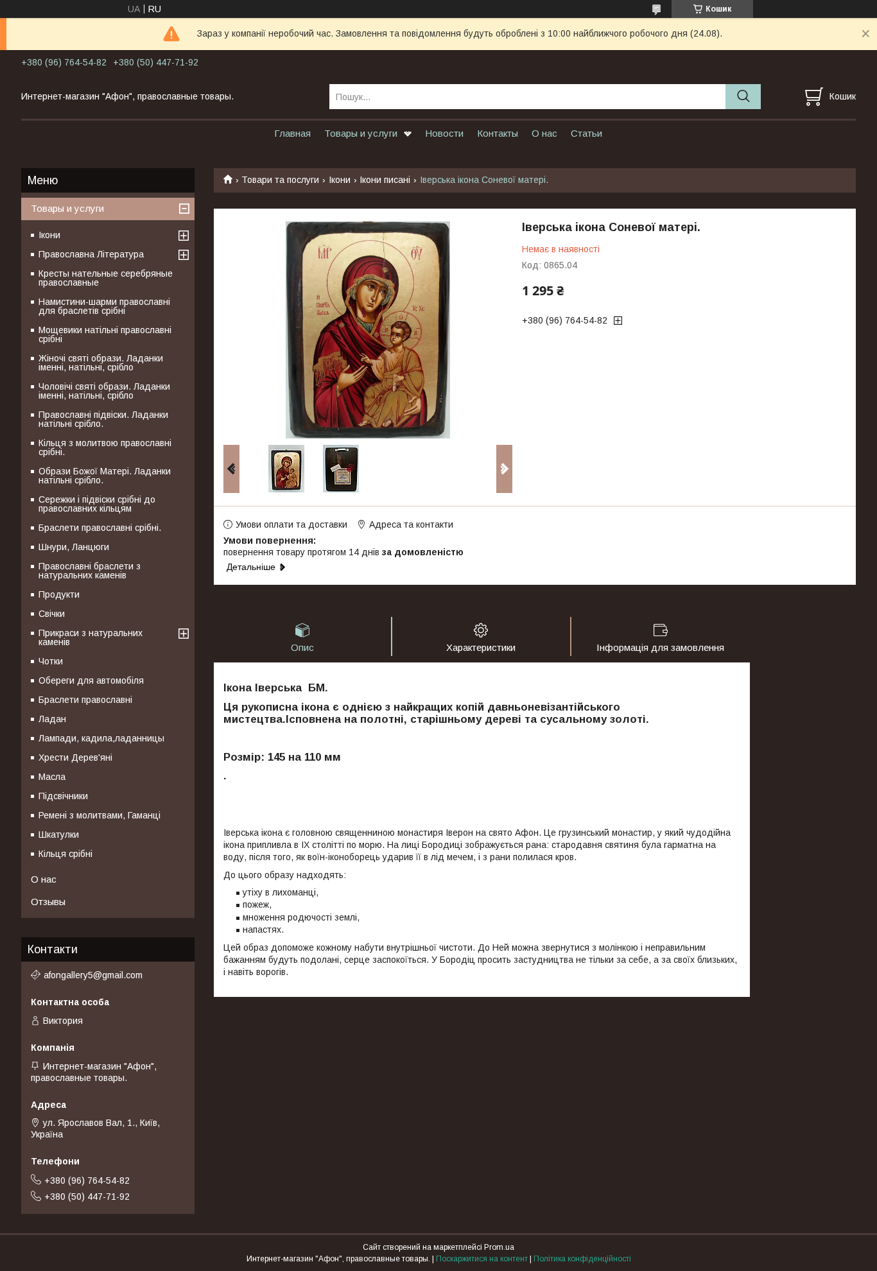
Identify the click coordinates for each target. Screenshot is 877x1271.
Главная (292, 133)
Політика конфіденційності (582, 1258)
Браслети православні (85, 700)
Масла (52, 777)
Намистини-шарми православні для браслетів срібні (104, 306)
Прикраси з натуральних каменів (91, 637)
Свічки (52, 614)
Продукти (59, 594)
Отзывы (48, 901)
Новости (444, 133)
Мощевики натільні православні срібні (105, 334)
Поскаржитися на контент (482, 1258)
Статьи (586, 133)
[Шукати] (743, 96)
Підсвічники (63, 796)
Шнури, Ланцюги (74, 547)
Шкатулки (59, 834)
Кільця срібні (65, 854)
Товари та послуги (280, 180)
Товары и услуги (360, 133)
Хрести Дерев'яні (75, 757)
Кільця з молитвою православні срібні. (105, 447)
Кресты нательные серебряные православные (106, 278)
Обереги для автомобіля (91, 680)
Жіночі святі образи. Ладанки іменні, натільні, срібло (101, 362)
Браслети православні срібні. (100, 528)
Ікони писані (385, 180)
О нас (544, 133)
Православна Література (91, 254)
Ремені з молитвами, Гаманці (100, 815)
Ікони (340, 180)
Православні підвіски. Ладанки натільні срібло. (103, 419)
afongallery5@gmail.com (93, 975)
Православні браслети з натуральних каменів (90, 570)
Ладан (52, 719)
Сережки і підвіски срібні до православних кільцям (97, 504)
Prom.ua (499, 1247)
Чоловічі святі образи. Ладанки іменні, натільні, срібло (104, 391)
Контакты (497, 133)
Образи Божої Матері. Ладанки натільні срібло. (105, 475)
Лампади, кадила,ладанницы (101, 738)
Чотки (51, 661)
